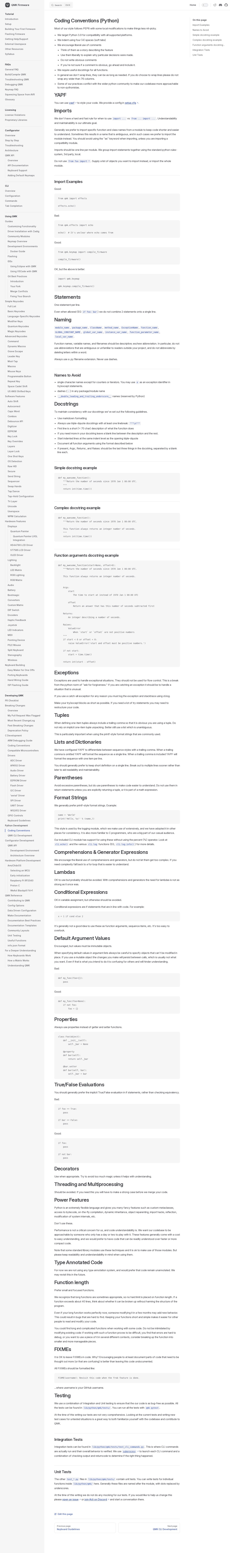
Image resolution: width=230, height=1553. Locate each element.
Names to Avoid (201, 30)
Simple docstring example (206, 35)
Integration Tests (201, 50)
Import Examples (201, 25)
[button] (23, 14)
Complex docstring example (207, 40)
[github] (226, 5)
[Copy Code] (175, 198)
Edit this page (65, 1514)
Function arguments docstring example (209, 45)
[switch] (205, 5)
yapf (71, 102)
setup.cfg (130, 102)
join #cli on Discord (95, 1499)
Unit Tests (198, 55)
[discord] (220, 5)
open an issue (70, 1499)
